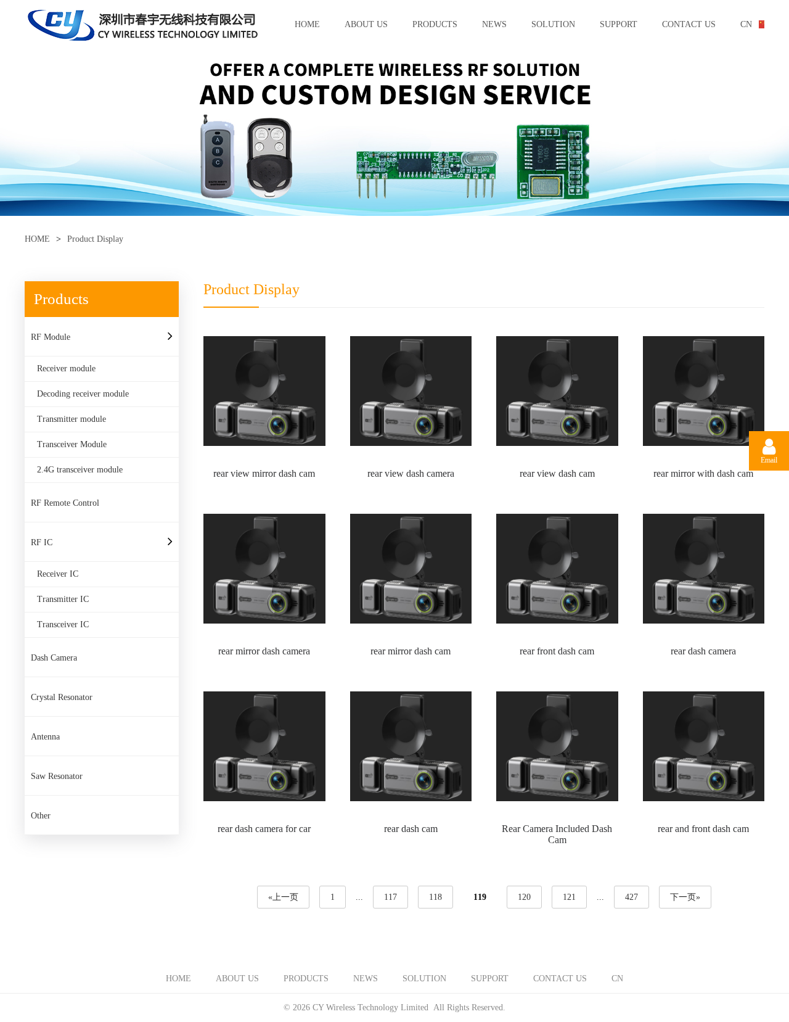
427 (631, 897)
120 (524, 897)
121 (569, 897)
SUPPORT (618, 24)
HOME (307, 24)
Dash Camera (54, 657)
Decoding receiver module (83, 393)
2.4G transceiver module (80, 469)
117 (390, 897)
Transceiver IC (63, 624)
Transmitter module (71, 419)
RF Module (50, 337)
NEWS (494, 24)
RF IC (41, 542)
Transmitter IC (63, 599)
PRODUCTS (434, 24)
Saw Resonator (57, 776)
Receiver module (66, 368)
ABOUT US (366, 24)
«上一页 (283, 897)
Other (41, 815)
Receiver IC (57, 574)
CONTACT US (689, 24)
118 (435, 897)
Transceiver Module (72, 444)
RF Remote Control (65, 503)
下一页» (685, 897)
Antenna (45, 736)
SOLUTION (553, 24)
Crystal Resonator (61, 697)
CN (746, 24)
